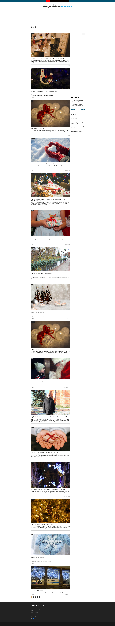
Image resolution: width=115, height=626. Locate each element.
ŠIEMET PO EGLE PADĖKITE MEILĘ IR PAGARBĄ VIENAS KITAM (44, 452)
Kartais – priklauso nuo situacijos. (77, 104)
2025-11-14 (32, 280)
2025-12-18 (32, 244)
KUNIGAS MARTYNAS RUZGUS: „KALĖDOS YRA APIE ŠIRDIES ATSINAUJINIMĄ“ (47, 164)
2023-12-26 (32, 563)
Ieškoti (83, 34)
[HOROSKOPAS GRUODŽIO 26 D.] (50, 297)
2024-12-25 (32, 387)
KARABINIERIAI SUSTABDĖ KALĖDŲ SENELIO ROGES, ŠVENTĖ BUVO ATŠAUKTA (48, 489)
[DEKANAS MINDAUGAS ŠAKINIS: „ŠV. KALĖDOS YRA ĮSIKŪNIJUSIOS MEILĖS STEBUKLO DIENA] (50, 402)
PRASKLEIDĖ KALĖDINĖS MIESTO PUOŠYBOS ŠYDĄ (42, 524)
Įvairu (32, 358)
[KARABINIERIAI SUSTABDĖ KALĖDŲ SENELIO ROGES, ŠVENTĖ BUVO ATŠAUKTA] (50, 475)
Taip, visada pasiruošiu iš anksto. (77, 101)
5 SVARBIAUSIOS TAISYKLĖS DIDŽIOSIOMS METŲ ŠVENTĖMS (44, 91)
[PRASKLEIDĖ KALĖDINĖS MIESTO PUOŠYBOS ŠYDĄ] (50, 511)
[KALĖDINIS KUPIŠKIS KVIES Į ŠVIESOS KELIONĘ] (50, 259)
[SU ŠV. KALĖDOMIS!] (50, 334)
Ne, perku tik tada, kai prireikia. (77, 108)
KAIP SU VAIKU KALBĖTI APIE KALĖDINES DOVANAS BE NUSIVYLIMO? (46, 238)
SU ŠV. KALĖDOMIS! (35, 349)
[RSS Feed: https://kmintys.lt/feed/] (31, 618)
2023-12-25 (32, 594)
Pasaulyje (32, 462)
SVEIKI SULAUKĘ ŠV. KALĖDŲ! (37, 590)
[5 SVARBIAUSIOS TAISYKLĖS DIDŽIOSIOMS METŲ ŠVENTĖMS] (50, 78)
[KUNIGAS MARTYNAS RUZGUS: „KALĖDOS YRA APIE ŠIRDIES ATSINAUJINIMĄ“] (50, 150)
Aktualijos (32, 138)
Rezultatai (82, 109)
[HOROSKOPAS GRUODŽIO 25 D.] (50, 113)
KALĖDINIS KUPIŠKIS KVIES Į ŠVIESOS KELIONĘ (41, 273)
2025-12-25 (32, 97)
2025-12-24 (32, 170)
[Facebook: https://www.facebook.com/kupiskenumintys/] (36, 1)
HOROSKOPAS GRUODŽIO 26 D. (37, 312)
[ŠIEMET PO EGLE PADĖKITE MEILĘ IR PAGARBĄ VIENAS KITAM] (50, 439)
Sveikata (32, 33)
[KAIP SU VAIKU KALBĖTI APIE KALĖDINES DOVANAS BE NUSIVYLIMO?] (50, 223)
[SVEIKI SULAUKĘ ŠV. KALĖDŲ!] (50, 577)
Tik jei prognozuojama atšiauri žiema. (78, 105)
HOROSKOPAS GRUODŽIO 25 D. (37, 128)
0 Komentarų (65, 97)
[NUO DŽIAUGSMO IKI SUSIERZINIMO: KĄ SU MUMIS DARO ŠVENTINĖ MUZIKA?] (50, 45)
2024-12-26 (32, 318)
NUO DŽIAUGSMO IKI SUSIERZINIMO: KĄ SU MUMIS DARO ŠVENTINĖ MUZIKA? (48, 58)
